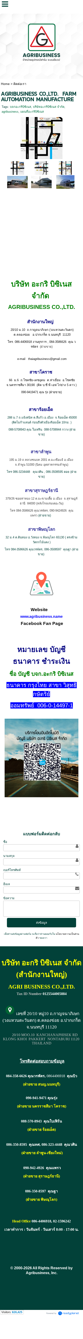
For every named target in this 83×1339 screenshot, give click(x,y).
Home (5, 84)
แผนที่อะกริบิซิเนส (32, 111)
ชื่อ (5, 842)
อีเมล (6, 884)
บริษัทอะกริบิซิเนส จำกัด (48, 107)
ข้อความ (9, 898)
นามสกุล (9, 856)
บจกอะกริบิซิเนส (20, 107)
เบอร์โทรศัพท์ (12, 870)
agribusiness (10, 111)
